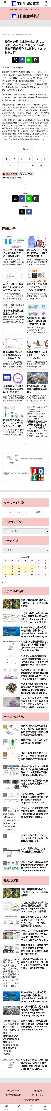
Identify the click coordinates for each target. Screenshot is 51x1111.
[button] (35, 60)
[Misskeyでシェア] (42, 839)
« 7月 (4, 582)
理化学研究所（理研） (14, 178)
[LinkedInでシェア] (31, 854)
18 (12, 571)
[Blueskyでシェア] (31, 839)
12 (19, 569)
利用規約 (38, 1090)
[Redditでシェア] (31, 846)
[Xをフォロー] (22, 211)
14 (32, 569)
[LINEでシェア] (29, 60)
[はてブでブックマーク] (42, 846)
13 (25, 569)
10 (6, 569)
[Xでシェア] (15, 60)
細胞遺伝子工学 (11, 174)
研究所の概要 (13, 1090)
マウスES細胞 (28, 174)
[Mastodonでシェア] (19, 839)
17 (6, 571)
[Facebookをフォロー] (29, 211)
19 (19, 571)
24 (6, 574)
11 (12, 569)
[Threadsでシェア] (19, 846)
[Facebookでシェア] (22, 60)
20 (25, 571)
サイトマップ (38, 1095)
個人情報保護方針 (13, 1095)
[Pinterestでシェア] (19, 854)
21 (32, 571)
